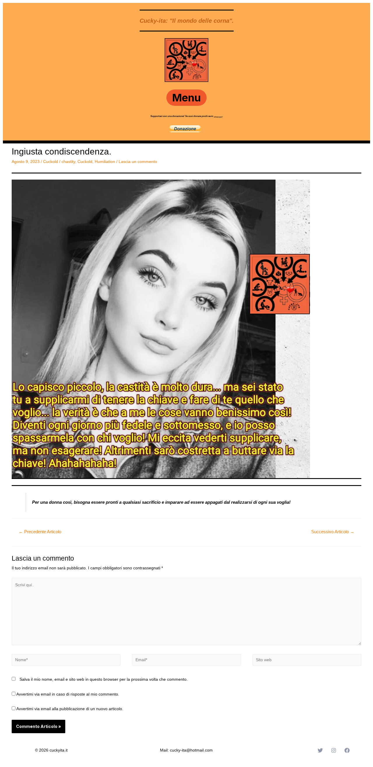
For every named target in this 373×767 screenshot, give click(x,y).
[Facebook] (347, 750)
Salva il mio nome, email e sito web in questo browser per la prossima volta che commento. (104, 679)
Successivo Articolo (332, 531)
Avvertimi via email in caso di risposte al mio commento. (67, 694)
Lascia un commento (138, 161)
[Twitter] (320, 750)
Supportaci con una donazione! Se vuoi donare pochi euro (182, 116)
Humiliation (105, 161)
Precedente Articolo (40, 531)
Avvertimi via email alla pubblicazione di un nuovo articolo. (69, 708)
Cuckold (50, 161)
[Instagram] (333, 750)
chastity (68, 161)
